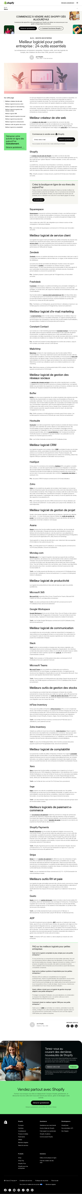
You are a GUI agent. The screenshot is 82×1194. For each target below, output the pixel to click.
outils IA (58, 652)
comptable (73, 754)
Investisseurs (22, 1131)
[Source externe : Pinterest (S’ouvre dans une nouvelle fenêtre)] (32, 1190)
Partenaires (21, 1137)
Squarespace (34, 213)
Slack (31, 647)
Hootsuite (33, 425)
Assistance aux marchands (48, 1125)
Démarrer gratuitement (67, 3)
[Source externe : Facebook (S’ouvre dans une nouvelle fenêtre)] (5, 1190)
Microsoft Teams (35, 669)
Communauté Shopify (46, 1137)
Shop (19, 1158)
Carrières (20, 1128)
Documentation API (67, 1128)
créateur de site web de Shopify (41, 156)
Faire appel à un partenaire (48, 1131)
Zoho (31, 488)
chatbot (41, 265)
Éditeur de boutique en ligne (48, 1158)
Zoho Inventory (61, 731)
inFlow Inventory (56, 709)
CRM (56, 449)
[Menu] (77, 3)
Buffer (32, 397)
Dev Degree (64, 1131)
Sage (31, 790)
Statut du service (23, 1145)
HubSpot (57, 466)
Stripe (31, 859)
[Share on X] (72, 1026)
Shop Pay (21, 1160)
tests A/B (74, 356)
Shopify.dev (64, 1125)
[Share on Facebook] (67, 1026)
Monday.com (34, 557)
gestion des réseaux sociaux (40, 382)
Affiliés (20, 1139)
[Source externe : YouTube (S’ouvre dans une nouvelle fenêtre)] (14, 1190)
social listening (53, 432)
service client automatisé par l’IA (53, 295)
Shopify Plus (22, 1163)
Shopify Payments (35, 831)
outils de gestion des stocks (59, 695)
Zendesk (32, 256)
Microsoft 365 (34, 596)
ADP (54, 922)
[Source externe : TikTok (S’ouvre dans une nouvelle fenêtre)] (23, 1190)
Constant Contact (62, 331)
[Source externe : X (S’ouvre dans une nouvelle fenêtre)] (9, 1190)
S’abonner (73, 1067)
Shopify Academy (45, 1134)
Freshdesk (33, 286)
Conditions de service (26, 1180)
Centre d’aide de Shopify (47, 1128)
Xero (31, 770)
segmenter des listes (68, 473)
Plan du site (54, 1180)
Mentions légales (23, 1142)
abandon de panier (54, 820)
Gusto (31, 900)
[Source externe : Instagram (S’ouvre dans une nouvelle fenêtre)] (18, 1190)
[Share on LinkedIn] (76, 1026)
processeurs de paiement (40, 815)
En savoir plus (38, 200)
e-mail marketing (36, 316)
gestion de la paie (46, 900)
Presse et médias (23, 1134)
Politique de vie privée (41, 1180)
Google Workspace (36, 613)
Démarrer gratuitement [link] (66, 139)
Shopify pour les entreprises (23, 1167)
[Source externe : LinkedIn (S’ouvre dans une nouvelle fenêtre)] (27, 1190)
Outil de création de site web (47, 1161)
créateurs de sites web (39, 122)
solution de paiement (44, 859)
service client (34, 243)
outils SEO (64, 127)
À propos (21, 1125)
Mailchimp (33, 353)
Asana (32, 529)
